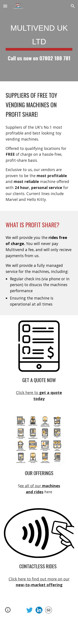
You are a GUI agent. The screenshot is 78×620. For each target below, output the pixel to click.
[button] (5, 6)
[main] (39, 40)
